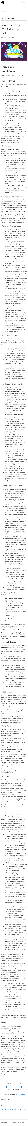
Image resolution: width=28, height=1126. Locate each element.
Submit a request (20, 1094)
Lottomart (3, 8)
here (20, 722)
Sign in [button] (23, 2)
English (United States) (19, 1122)
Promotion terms (12, 8)
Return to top (5, 1099)
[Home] (2, 3)
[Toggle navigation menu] (20, 3)
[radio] (9, 1087)
